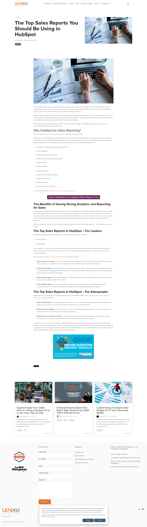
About (71, 4)
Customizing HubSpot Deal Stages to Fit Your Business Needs (112, 410)
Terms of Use (18, 522)
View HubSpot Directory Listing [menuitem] (84, 459)
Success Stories (86, 4)
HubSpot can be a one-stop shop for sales (62, 191)
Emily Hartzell (23, 416)
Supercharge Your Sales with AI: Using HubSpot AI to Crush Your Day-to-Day (33, 410)
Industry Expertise (60, 4)
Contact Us (105, 4)
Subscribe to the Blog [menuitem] (81, 463)
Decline (100, 520)
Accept (88, 520)
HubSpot (18, 44)
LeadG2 (20, 40)
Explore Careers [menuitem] (79, 456)
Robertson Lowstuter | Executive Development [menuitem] (124, 467)
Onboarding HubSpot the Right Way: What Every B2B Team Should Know (72, 410)
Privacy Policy (7, 522)
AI (25, 430)
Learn (96, 4)
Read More (48, 433)
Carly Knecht (103, 416)
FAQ (77, 4)
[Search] (128, 3)
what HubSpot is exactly (54, 134)
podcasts (72, 420)
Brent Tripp (62, 416)
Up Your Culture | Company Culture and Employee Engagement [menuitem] (126, 462)
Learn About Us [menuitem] (79, 452)
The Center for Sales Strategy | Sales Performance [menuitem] (125, 458)
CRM (65, 420)
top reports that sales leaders (57, 257)
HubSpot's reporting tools (42, 323)
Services (48, 4)
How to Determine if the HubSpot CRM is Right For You (73, 197)
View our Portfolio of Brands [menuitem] (119, 454)
